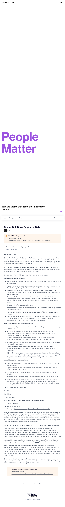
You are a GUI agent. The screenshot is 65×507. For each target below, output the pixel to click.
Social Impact (16, 406)
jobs (5, 218)
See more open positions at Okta (32, 484)
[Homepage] (8, 2)
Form (37, 442)
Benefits (15, 404)
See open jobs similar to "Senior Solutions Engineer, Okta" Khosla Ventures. (29, 240)
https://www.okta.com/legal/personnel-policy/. (25, 463)
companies (12, 218)
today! (9, 421)
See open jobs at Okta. (14, 238)
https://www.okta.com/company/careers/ (25, 421)
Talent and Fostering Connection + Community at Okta (32, 409)
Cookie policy (36, 499)
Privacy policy (28, 499)
